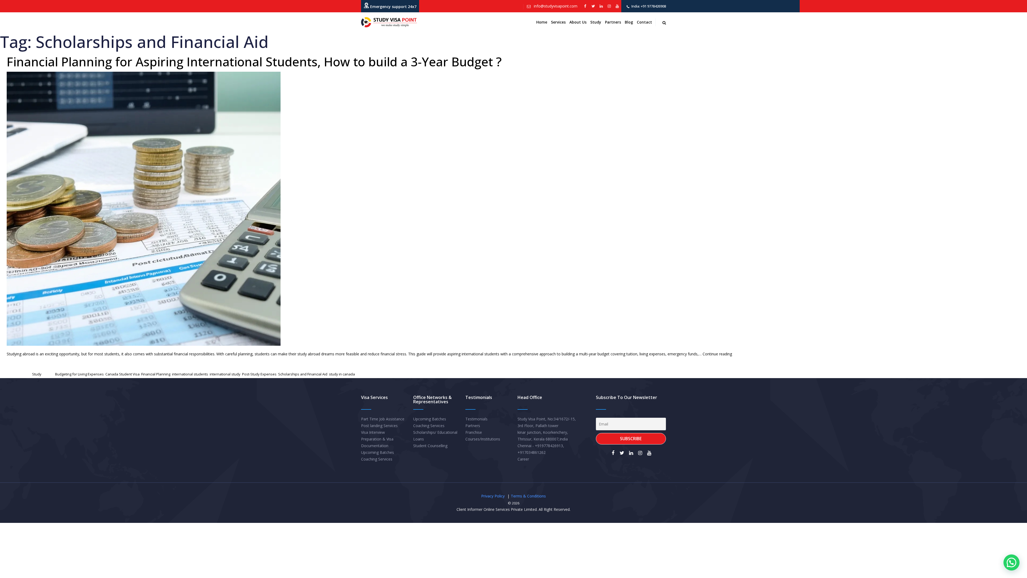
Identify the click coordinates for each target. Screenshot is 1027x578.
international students (190, 374)
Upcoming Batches (377, 452)
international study (225, 374)
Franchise (473, 432)
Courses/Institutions (482, 439)
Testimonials (476, 418)
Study (595, 22)
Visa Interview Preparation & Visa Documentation (377, 439)
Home (541, 22)
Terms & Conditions (528, 496)
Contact (644, 22)
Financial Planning (155, 374)
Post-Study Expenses (259, 374)
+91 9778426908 (653, 6)
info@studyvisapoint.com (555, 6)
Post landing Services (379, 425)
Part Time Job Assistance (382, 418)
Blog (629, 22)
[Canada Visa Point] (389, 22)
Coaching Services (376, 459)
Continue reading (717, 353)
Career (523, 459)
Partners (613, 22)
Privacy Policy (493, 496)
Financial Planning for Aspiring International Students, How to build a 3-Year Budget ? (254, 61)
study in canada (342, 374)
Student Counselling (430, 445)
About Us (578, 22)
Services (558, 22)
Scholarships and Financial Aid (302, 374)
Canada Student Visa (122, 374)
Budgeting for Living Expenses (79, 374)
